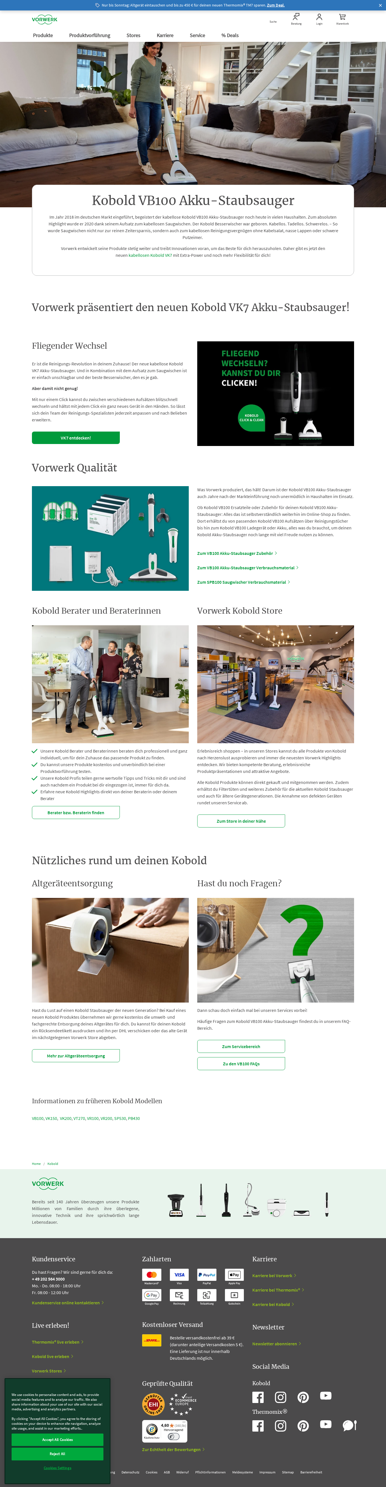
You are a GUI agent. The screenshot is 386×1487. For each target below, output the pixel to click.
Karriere (166, 35)
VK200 (65, 1118)
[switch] (173, 1436)
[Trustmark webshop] (169, 1404)
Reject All (57, 1453)
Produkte (43, 35)
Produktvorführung (90, 35)
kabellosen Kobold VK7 (150, 255)
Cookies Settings (57, 1468)
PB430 (134, 1118)
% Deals (231, 35)
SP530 (120, 1118)
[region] (57, 1431)
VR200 (106, 1118)
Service (198, 35)
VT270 (79, 1118)
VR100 (93, 1118)
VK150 (51, 1118)
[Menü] (184, 1423)
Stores (134, 35)
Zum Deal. (276, 5)
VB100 (38, 1118)
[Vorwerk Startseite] (44, 19)
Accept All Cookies (57, 1439)
